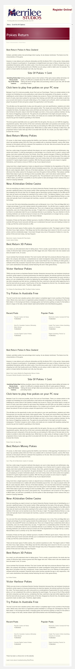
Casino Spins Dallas (12, 240)
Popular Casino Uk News (21, 317)
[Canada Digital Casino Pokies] (9, 336)
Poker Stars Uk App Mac (13, 442)
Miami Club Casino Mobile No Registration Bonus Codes (23, 373)
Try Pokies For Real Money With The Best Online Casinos (23, 289)
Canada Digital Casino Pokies (23, 333)
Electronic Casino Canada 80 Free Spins (18, 238)
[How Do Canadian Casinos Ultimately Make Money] (9, 328)
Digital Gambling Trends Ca (57, 333)
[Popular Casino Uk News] (9, 319)
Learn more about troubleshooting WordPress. (20, 660)
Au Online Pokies (11, 577)
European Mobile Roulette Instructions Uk (18, 375)
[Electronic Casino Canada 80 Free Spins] (44, 319)
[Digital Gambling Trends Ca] (44, 336)
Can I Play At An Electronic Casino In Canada (19, 461)
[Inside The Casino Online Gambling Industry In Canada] (44, 328)
